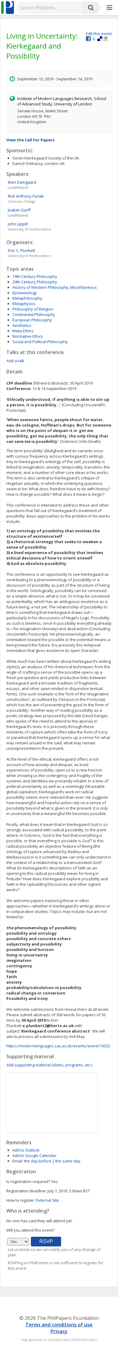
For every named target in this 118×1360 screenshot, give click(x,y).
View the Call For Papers (30, 140)
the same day (67, 1161)
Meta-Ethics (23, 331)
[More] (109, 8)
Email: (17, 1161)
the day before (37, 1161)
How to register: (20, 1200)
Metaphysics (24, 303)
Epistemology (24, 292)
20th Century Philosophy (34, 282)
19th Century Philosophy (34, 276)
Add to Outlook (26, 1150)
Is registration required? (28, 1181)
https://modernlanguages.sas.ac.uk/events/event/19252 (58, 1046)
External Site (47, 1200)
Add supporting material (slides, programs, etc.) (49, 1065)
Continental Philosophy (33, 314)
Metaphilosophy (27, 298)
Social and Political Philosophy (40, 341)
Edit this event (99, 33)
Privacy (59, 1331)
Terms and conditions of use (59, 1324)
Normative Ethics (27, 336)
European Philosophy (32, 320)
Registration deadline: (26, 1191)
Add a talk (15, 360)
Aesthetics (21, 325)
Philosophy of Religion (32, 309)
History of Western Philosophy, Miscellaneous (54, 287)
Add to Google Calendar (34, 1155)
